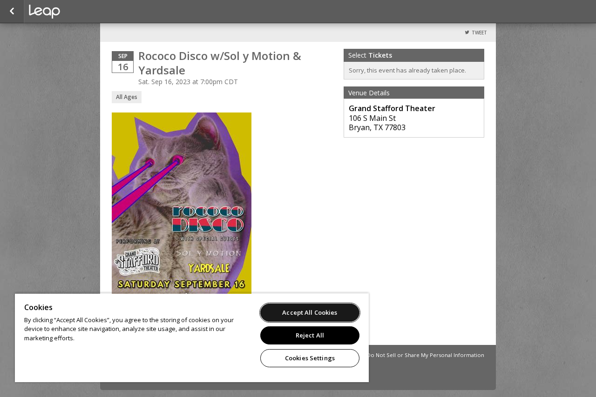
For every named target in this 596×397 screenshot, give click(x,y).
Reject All (310, 335)
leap (75, 12)
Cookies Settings (310, 358)
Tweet (479, 33)
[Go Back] (12, 11)
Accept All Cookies (309, 312)
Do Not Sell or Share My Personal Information (425, 354)
